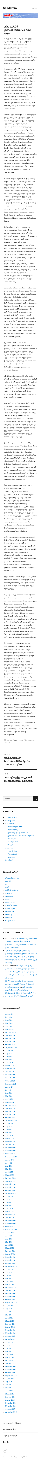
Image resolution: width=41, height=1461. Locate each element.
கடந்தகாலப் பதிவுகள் (12, 1422)
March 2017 (9, 1357)
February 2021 (10, 1214)
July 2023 (8, 1126)
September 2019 (11, 1266)
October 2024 (10, 1081)
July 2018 (8, 1309)
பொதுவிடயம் (12, 845)
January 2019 (10, 1290)
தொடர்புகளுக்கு (10, 1435)
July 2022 (8, 1163)
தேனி (7, 887)
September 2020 (11, 1230)
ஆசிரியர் (9, 740)
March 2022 (9, 1175)
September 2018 (11, 1302)
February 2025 (10, 1068)
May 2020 (8, 1242)
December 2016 (10, 1366)
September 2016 (11, 1375)
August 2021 (9, 1196)
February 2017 (10, 1360)
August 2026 (9, 1014)
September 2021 (11, 1193)
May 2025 (8, 1059)
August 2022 (9, 1160)
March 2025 (9, 1065)
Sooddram (10, 8)
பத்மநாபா (8, 893)
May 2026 (8, 1023)
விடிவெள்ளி (9, 911)
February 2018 (10, 1324)
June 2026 (8, 1020)
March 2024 (9, 1102)
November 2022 (10, 1151)
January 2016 (10, 1400)
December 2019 (10, 1257)
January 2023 (10, 1144)
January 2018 (10, 1327)
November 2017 (10, 1333)
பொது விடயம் (12, 854)
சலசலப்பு (8, 917)
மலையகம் (9, 896)
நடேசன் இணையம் (12, 878)
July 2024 (8, 1090)
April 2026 (9, 1026)
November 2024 (10, 1078)
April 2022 (9, 1172)
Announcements (11, 817)
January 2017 (10, 1363)
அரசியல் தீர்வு (12, 829)
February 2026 (10, 1032)
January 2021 (10, 1217)
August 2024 (9, 1087)
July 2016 (8, 1381)
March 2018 (9, 1321)
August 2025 (9, 1050)
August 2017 (9, 1342)
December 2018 (10, 1293)
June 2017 (8, 1348)
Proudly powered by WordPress (20, 1457)
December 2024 (10, 1075)
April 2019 (9, 1281)
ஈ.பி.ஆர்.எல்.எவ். (11, 905)
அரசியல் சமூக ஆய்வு (15, 826)
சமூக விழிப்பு (12, 851)
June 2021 (8, 1202)
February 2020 (10, 1251)
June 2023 (8, 1129)
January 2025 (10, 1072)
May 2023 (8, 1132)
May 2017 (8, 1351)
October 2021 (10, 1190)
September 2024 (11, 1084)
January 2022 (10, 1181)
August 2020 (9, 1233)
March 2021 (9, 1211)
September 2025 (11, 1047)
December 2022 (10, 1147)
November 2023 (10, 1114)
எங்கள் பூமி (9, 914)
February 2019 (10, 1287)
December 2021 (10, 1184)
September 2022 (11, 1157)
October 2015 (10, 1409)
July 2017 (8, 1345)
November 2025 (10, 1041)
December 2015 (10, 1403)
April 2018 (9, 1318)
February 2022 (10, 1178)
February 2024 (10, 1105)
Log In (6, 1442)
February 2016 (10, 1397)
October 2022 (10, 1154)
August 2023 (9, 1123)
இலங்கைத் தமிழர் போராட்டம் (18, 832)
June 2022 (8, 1166)
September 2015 (11, 1412)
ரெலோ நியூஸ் (10, 908)
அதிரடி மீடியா (10, 902)
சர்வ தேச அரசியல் (14, 842)
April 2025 (9, 1062)
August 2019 (9, 1269)
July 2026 (8, 1017)
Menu (34, 8)
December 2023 (10, 1111)
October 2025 (10, 1044)
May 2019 (8, 1278)
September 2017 (11, 1339)
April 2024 (9, 1099)
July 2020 (8, 1236)
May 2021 (8, 1205)
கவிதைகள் (9, 848)
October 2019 (10, 1263)
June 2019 (8, 1275)
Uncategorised (10, 820)
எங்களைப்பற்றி (9, 1429)
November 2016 (10, 1369)
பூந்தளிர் (8, 881)
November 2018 (10, 1296)
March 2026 (9, 1029)
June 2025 (8, 1056)
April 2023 (9, 1135)
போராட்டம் (11, 857)
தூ (6, 884)
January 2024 (10, 1108)
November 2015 (10, 1406)
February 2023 (10, 1141)
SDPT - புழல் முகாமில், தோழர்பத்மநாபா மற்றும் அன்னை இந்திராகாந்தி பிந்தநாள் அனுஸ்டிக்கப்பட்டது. (19, 984)
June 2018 (8, 1312)
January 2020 (10, 1254)
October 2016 (10, 1372)
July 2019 (8, 1272)
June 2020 (8, 1239)
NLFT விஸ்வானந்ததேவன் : (24, 996)
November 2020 (10, 1223)
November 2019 (10, 1260)
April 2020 (9, 1245)
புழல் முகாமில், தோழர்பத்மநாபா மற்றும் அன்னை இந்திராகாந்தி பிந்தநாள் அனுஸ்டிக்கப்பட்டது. (21, 990)
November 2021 (10, 1187)
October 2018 (10, 1299)
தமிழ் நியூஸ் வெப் (11, 890)
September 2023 (11, 1120)
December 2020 (10, 1220)
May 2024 (8, 1096)
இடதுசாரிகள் (10, 920)
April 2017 (9, 1354)
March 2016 (9, 1394)
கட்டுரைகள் (9, 823)
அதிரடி (7, 899)
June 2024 (8, 1093)
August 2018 (9, 1306)
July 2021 (8, 1199)
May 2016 (8, 1388)
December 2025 (10, 1038)
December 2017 (10, 1330)
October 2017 (10, 1336)
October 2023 (10, 1117)
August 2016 (9, 1378)
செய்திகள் (9, 860)
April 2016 (9, 1391)
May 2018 (8, 1315)
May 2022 (8, 1169)
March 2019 (9, 1284)
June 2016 (8, 1385)
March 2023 (9, 1138)
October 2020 (10, 1226)
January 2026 (10, 1035)
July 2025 (8, 1053)
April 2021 (9, 1208)
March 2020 (9, 1248)
